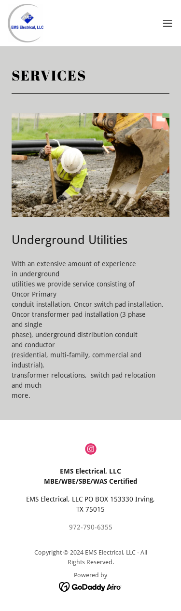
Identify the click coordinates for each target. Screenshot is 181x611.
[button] (167, 23)
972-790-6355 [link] (90, 527)
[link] (25, 23)
